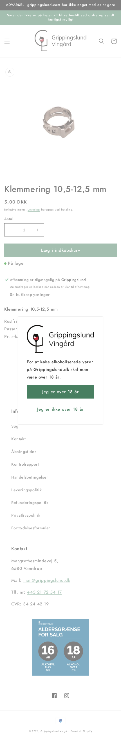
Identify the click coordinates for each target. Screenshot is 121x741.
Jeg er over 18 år (60, 392)
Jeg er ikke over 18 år (60, 409)
